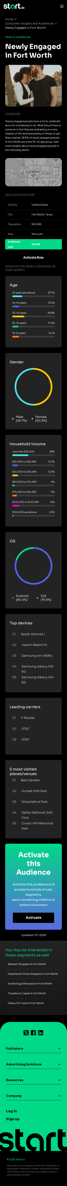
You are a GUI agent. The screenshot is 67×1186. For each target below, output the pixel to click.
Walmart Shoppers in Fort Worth (27, 964)
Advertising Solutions (23, 1064)
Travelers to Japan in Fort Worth (27, 993)
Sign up (13, 1119)
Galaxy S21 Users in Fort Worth (26, 1003)
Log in (11, 1111)
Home (9, 19)
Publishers (14, 1049)
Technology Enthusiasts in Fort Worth (30, 983)
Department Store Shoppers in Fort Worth (33, 973)
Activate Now (33, 257)
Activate (33, 918)
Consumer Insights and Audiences (29, 23)
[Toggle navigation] (61, 6)
